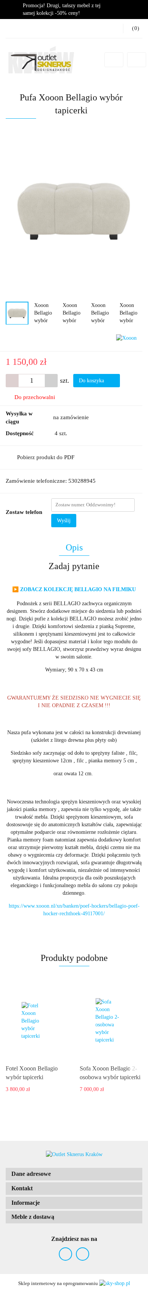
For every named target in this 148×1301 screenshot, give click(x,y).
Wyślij (64, 520)
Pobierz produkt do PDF (45, 457)
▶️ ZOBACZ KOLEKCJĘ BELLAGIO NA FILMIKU (74, 589)
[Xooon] (126, 337)
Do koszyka (92, 380)
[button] (74, 1174)
